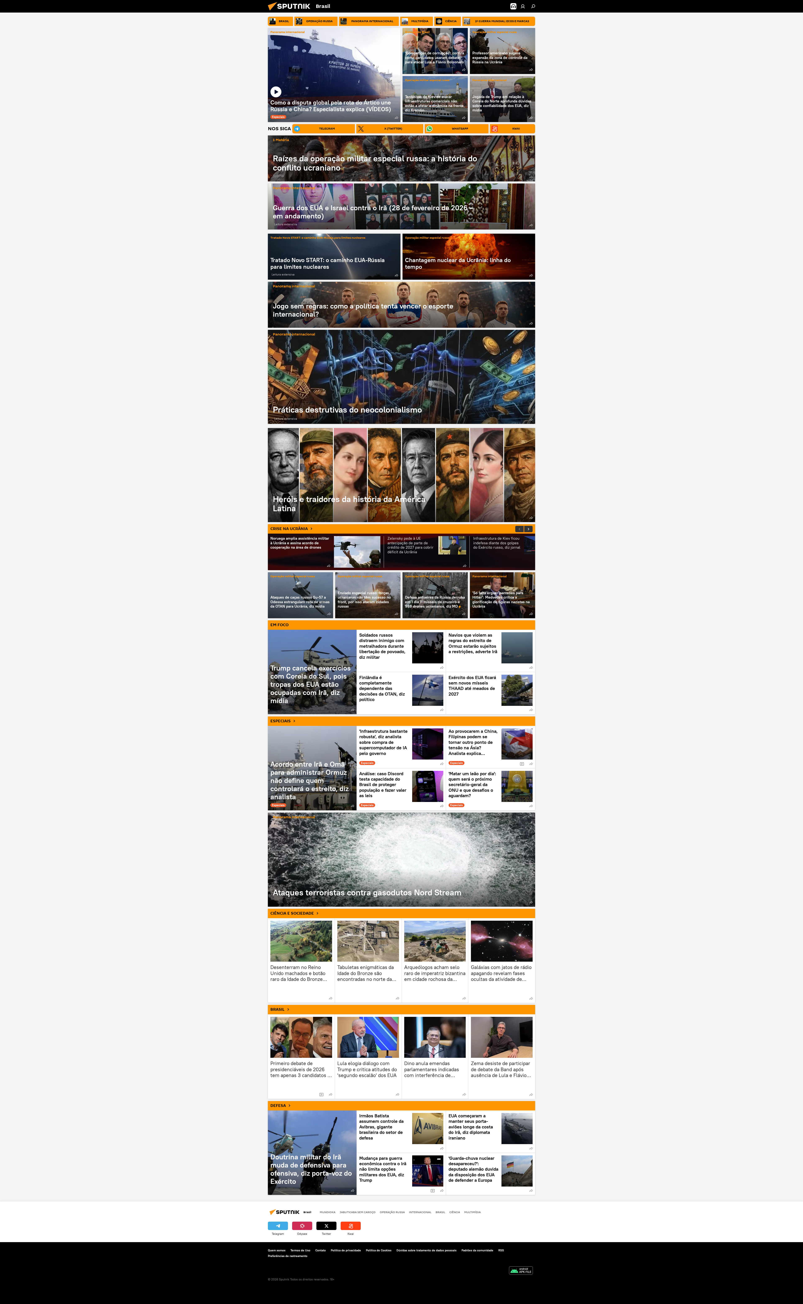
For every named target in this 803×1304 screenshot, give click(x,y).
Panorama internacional (287, 32)
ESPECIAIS (280, 721)
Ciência (454, 1212)
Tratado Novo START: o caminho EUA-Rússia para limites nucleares (317, 238)
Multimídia (472, 1212)
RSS (501, 1250)
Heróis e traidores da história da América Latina (401, 475)
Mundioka (327, 1212)
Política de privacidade (346, 1250)
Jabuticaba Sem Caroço (358, 1212)
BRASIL (277, 1009)
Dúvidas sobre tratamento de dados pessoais (426, 1250)
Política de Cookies (378, 1250)
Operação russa (392, 1212)
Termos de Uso (300, 1250)
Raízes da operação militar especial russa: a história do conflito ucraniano (375, 163)
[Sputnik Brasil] (291, 11)
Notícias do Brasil (417, 32)
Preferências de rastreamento (287, 1256)
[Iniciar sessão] (523, 6)
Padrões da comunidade (477, 1250)
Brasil (440, 1212)
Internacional (420, 1212)
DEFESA (278, 1106)
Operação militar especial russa (494, 32)
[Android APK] (521, 1271)
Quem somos (276, 1250)
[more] (396, 117)
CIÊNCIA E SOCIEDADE (292, 913)
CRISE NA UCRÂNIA (289, 529)
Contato (320, 1250)
